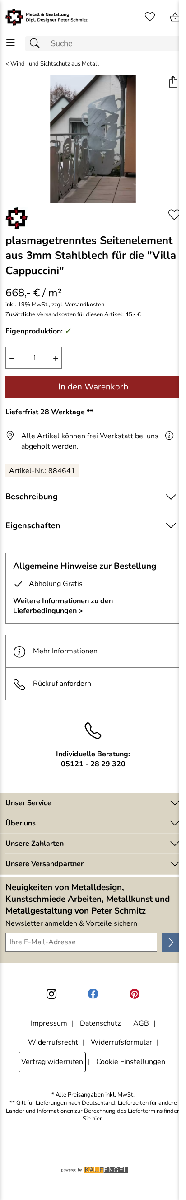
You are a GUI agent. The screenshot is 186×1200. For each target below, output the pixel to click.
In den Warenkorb (93, 387)
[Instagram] (51, 994)
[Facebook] (93, 994)
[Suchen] (37, 43)
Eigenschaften (32, 525)
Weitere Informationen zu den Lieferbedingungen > (63, 606)
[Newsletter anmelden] (171, 942)
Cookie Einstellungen (130, 1062)
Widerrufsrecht (53, 1042)
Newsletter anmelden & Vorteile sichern (71, 923)
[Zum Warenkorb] (175, 17)
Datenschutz (100, 1023)
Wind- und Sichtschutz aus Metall (54, 64)
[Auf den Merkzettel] (174, 215)
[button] (173, 83)
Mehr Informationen (65, 651)
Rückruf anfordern (62, 684)
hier (97, 1119)
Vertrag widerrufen (52, 1062)
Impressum (49, 1023)
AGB (141, 1023)
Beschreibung (31, 496)
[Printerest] (135, 994)
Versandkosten (84, 305)
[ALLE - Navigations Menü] (10, 42)
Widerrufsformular (121, 1042)
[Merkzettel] (149, 17)
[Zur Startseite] (46, 17)
